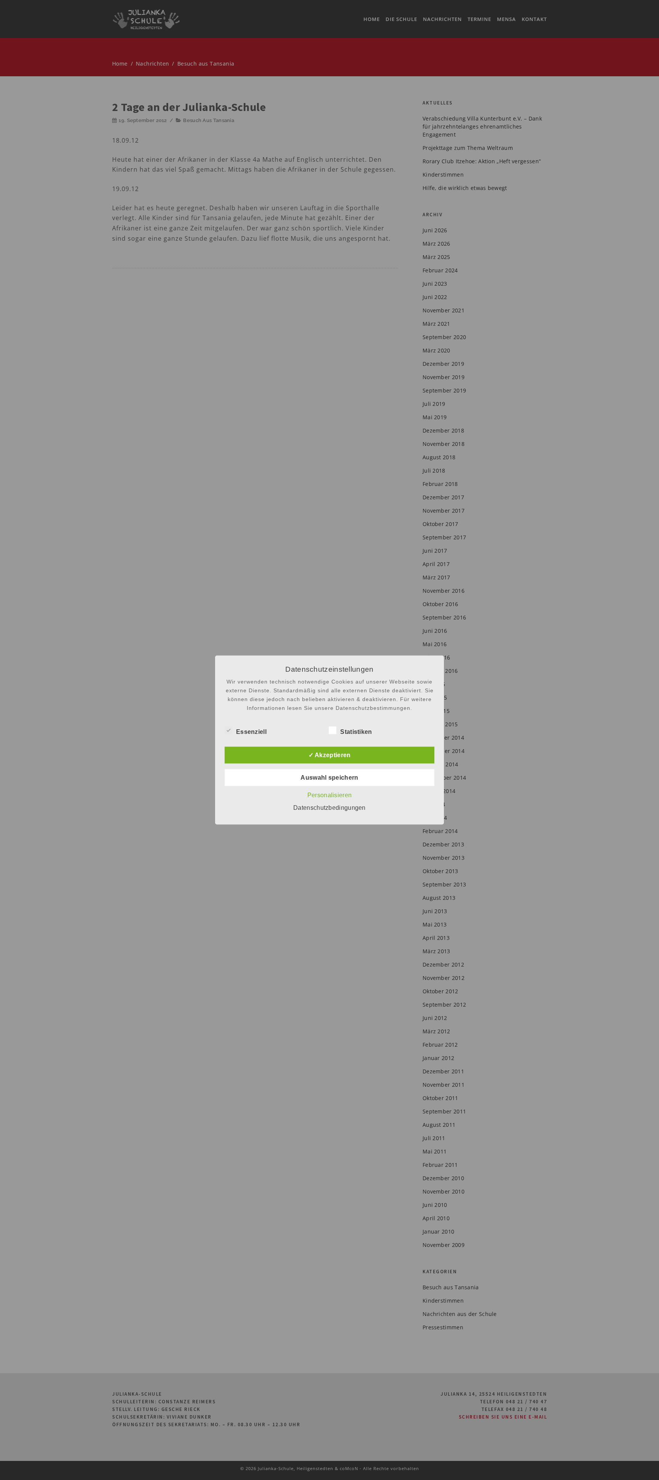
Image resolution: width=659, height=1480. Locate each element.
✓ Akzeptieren (330, 755)
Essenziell (251, 732)
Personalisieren (329, 795)
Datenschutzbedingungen (329, 807)
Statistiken (356, 732)
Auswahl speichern (329, 777)
